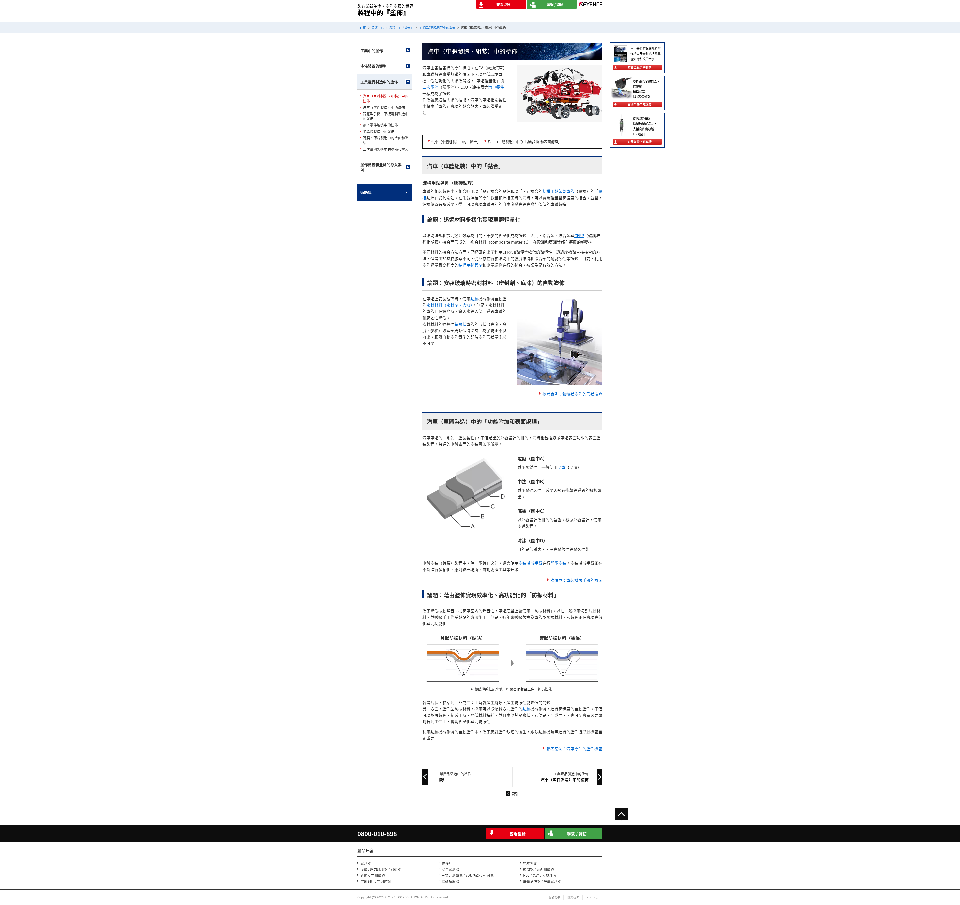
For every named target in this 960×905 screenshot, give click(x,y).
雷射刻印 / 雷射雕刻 (375, 881)
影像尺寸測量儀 (372, 875)
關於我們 (554, 897)
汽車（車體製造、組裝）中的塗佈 (385, 98)
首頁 (363, 27)
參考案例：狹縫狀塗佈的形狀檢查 (572, 394)
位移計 (447, 863)
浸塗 (562, 467)
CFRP (579, 235)
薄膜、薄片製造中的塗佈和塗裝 (385, 140)
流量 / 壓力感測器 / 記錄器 (380, 869)
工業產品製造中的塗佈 (379, 81)
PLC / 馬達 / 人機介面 (539, 875)
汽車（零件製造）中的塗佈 (384, 107)
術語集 (366, 192)
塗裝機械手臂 (530, 563)
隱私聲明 (574, 897)
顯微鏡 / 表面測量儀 (538, 869)
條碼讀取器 (450, 881)
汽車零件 (496, 87)
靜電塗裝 (558, 563)
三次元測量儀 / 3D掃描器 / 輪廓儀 (468, 875)
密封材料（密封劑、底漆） (449, 305)
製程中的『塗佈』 (402, 27)
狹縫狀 (460, 324)
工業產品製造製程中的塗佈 (437, 27)
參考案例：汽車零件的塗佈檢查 (574, 748)
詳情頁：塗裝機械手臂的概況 (576, 580)
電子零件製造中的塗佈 (380, 125)
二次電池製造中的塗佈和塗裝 (385, 149)
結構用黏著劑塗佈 (558, 191)
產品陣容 (366, 850)
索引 (515, 793)
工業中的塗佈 (371, 50)
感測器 (365, 863)
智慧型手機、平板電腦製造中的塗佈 (385, 116)
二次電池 (430, 87)
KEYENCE (593, 897)
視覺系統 (530, 863)
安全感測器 (450, 869)
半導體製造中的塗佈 (378, 131)
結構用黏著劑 (470, 265)
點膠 (474, 299)
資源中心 (378, 27)
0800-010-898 (377, 834)
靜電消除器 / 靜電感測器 (542, 881)
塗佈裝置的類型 (373, 66)
